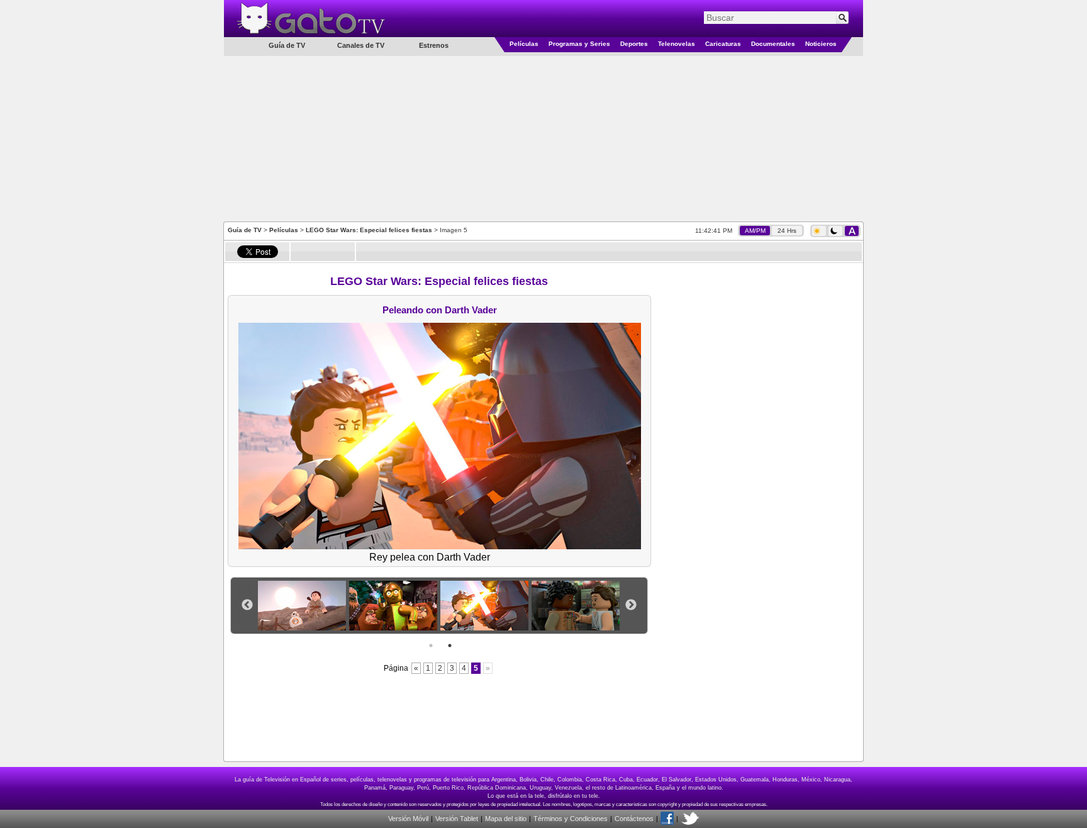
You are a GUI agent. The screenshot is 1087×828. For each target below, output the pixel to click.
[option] (303, 605)
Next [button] (631, 605)
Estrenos (434, 45)
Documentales (773, 43)
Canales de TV (360, 45)
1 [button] (431, 645)
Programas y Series (579, 43)
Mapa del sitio (506, 818)
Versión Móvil (408, 818)
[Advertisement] (543, 137)
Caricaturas (723, 43)
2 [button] (449, 645)
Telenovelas (676, 43)
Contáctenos (634, 818)
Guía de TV (245, 230)
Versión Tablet (456, 818)
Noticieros (821, 43)
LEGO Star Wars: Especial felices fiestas (369, 230)
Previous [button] (247, 605)
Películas (524, 43)
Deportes (634, 43)
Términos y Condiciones (570, 818)
